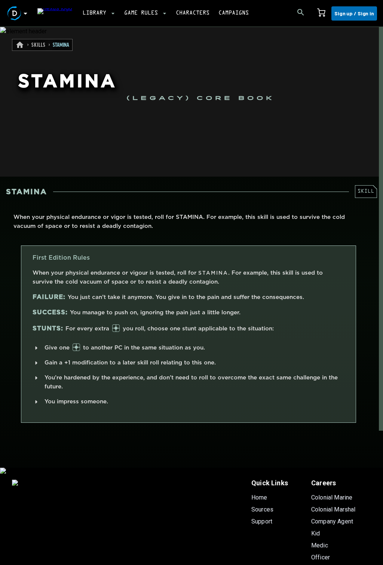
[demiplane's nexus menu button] (18, 13)
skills (38, 45)
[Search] (301, 13)
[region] (191, 296)
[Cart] (321, 13)
